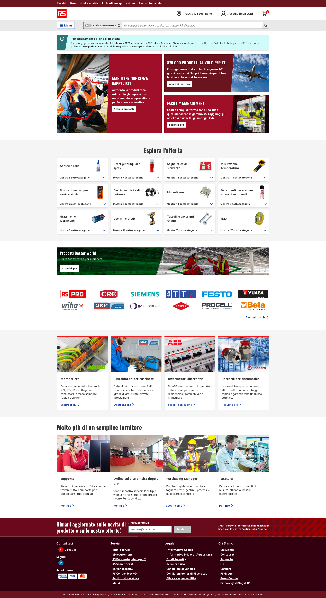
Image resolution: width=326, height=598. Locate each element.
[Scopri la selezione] (190, 355)
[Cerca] (265, 25)
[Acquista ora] (136, 355)
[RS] (62, 13)
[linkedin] (61, 562)
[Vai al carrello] (264, 14)
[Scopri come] (189, 454)
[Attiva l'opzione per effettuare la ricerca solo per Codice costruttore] (119, 25)
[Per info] (83, 454)
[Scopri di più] (82, 355)
